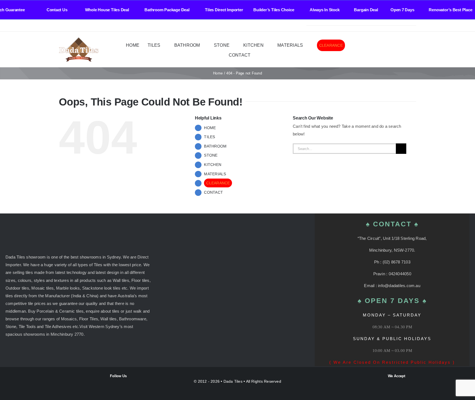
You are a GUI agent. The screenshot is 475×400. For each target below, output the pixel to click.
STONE (210, 155)
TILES (209, 137)
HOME (210, 128)
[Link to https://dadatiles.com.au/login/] (384, 50)
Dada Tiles (232, 381)
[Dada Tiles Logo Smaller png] (78, 39)
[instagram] (69, 25)
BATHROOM (215, 146)
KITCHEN (212, 164)
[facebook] (60, 25)
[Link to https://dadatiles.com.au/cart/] (406, 50)
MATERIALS (215, 174)
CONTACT (213, 192)
